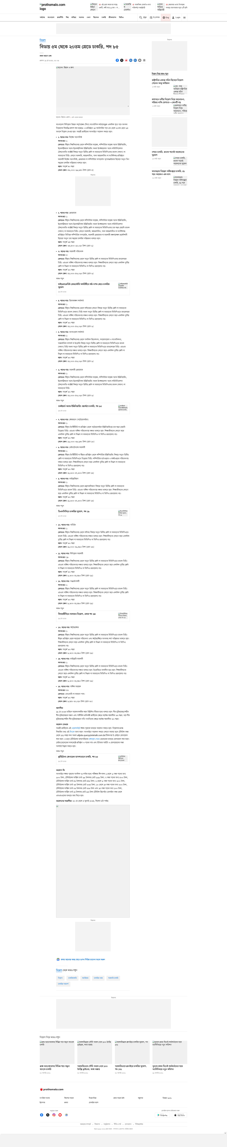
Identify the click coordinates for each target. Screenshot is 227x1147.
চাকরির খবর (98, 978)
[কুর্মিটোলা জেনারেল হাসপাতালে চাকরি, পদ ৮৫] (123, 758)
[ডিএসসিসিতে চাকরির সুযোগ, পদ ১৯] (123, 513)
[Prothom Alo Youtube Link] (61, 1115)
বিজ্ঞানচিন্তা (92, 1098)
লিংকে (72, 731)
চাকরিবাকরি (72, 978)
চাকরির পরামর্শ (63, 984)
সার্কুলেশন (107, 1124)
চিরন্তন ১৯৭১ (167, 1098)
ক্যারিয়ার (85, 978)
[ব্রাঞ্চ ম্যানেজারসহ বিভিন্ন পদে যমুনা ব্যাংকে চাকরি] (57, 1052)
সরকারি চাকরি (113, 978)
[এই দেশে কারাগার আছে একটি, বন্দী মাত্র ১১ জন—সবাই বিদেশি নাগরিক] (94, 7)
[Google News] (66, 1115)
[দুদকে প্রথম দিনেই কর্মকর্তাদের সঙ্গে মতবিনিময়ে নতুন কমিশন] (170, 1052)
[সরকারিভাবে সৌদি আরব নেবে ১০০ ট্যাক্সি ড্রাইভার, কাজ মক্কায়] (94, 1052)
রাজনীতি (60, 17)
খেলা (88, 17)
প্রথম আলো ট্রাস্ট (119, 1098)
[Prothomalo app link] (162, 1115)
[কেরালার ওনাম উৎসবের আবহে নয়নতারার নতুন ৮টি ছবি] (161, 7)
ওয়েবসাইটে (76, 728)
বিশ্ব (67, 17)
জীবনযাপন (112, 17)
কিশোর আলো (69, 1098)
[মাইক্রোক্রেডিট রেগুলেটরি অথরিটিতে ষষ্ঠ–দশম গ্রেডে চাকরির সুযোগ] (123, 286)
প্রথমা (66, 1102)
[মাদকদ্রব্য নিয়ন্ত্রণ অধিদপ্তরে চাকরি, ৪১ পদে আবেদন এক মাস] (180, 180)
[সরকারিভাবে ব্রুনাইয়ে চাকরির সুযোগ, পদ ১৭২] (132, 1052)
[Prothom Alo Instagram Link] (55, 1115)
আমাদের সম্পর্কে (85, 1124)
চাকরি (104, 17)
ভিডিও (121, 17)
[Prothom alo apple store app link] (179, 1115)
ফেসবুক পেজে (94, 739)
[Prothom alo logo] (51, 1090)
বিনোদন (96, 17)
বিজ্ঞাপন (97, 1124)
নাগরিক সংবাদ (45, 1098)
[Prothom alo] (56, 7)
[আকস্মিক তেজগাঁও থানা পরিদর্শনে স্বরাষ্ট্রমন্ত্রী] (127, 7)
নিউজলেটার (139, 1124)
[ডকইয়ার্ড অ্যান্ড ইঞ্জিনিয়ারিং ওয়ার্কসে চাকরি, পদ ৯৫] (123, 408)
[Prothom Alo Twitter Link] (49, 1115)
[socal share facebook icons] (117, 61)
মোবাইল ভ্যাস (93, 1102)
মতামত (81, 17)
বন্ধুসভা (140, 1098)
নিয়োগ (43, 40)
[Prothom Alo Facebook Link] (43, 1115)
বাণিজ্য (73, 17)
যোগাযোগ (128, 1124)
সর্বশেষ (42, 17)
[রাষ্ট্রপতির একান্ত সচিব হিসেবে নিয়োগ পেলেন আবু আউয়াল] (180, 89)
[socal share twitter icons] (122, 61)
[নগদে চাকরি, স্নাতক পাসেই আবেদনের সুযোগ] (180, 161)
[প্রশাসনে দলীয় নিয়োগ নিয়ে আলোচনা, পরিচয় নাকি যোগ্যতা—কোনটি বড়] (180, 108)
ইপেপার (42, 1102)
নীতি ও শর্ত (117, 1124)
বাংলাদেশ (51, 17)
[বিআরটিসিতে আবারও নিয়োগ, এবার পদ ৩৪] (123, 616)
